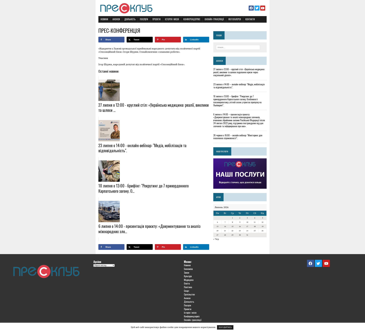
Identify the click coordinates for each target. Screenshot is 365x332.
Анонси (116, 19)
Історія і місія (172, 19)
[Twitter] (257, 8)
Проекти (156, 19)
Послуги (144, 19)
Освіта (187, 283)
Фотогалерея (234, 19)
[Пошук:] (238, 47)
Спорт (186, 291)
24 (247, 231)
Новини (104, 19)
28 (225, 235)
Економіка (188, 269)
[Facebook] (251, 8)
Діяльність (129, 19)
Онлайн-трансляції (214, 19)
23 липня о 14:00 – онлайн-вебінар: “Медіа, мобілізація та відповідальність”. (239, 86)
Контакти (250, 19)
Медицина (188, 280)
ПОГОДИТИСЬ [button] (225, 327)
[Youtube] (262, 8)
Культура (188, 276)
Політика (188, 287)
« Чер (216, 239)
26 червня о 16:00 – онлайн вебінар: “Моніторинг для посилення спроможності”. (237, 137)
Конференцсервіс (191, 19)
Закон (186, 272)
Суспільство (189, 294)
